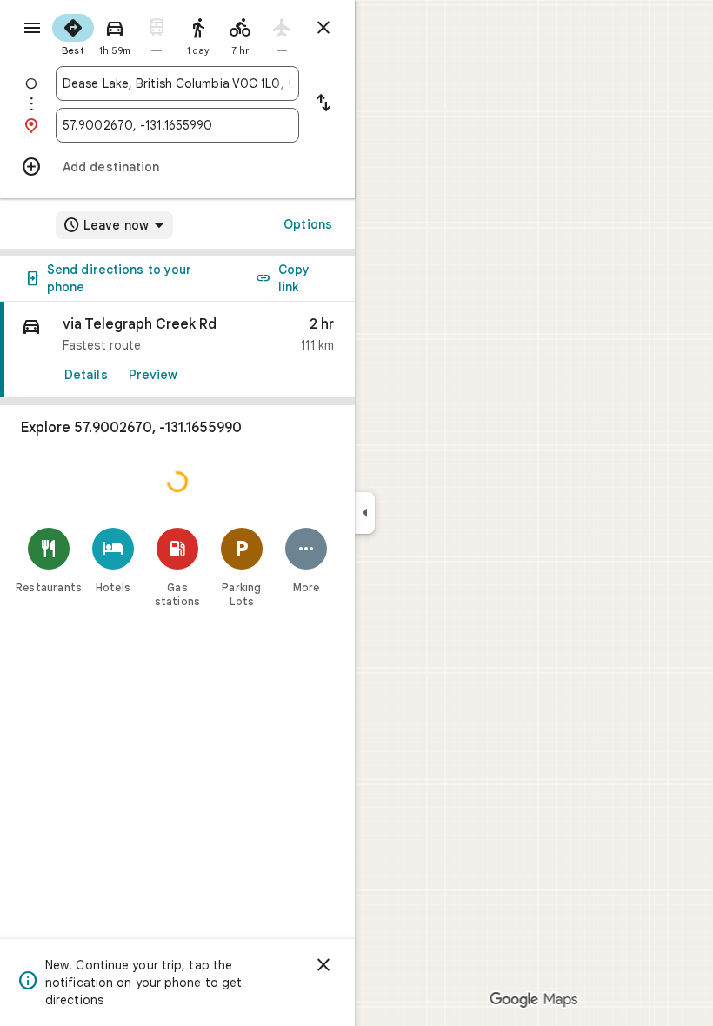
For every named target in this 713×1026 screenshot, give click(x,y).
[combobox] (177, 83)
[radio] (73, 33)
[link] (177, 350)
